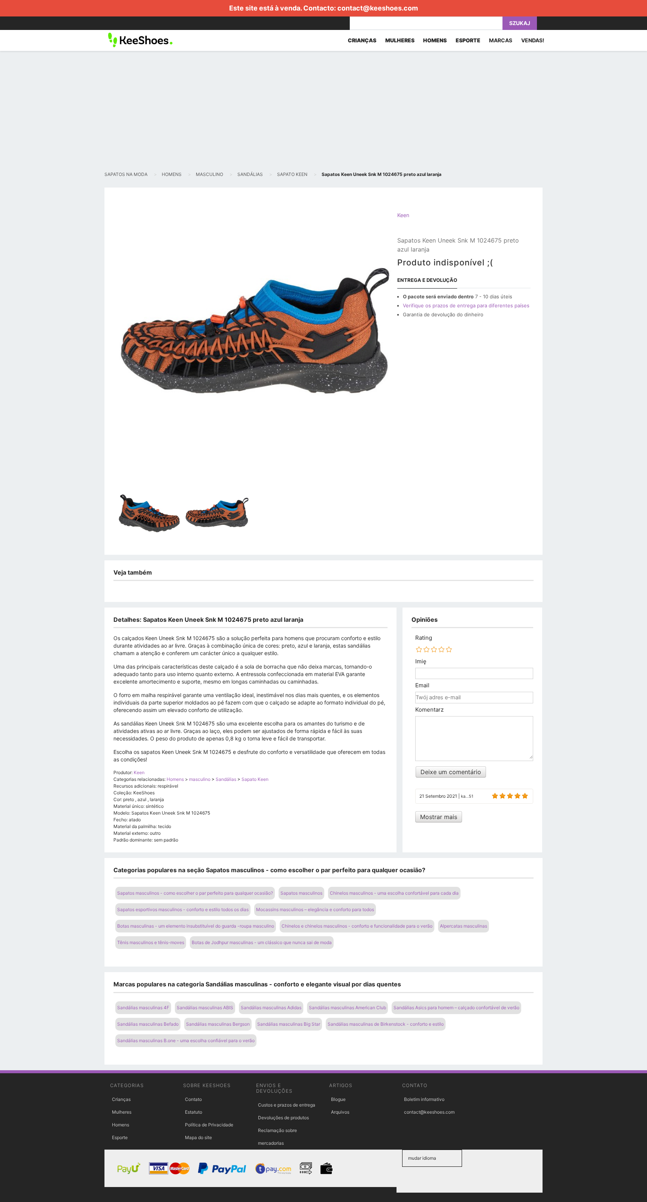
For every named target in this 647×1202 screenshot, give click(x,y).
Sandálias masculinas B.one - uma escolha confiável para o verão (186, 1040)
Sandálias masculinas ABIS (205, 1007)
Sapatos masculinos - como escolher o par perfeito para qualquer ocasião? (195, 893)
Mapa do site (198, 1137)
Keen (403, 215)
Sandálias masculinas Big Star (288, 1024)
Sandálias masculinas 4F (143, 1007)
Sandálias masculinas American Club (347, 1007)
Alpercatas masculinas (463, 926)
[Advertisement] (323, 110)
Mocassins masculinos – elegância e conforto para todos (315, 909)
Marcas (500, 40)
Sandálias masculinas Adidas (271, 1007)
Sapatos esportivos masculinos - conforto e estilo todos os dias (183, 909)
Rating (423, 638)
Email (422, 685)
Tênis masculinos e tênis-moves (150, 942)
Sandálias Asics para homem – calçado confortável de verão (456, 1007)
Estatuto (193, 1112)
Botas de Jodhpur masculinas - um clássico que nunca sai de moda (262, 942)
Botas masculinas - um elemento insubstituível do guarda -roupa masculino (195, 926)
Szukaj (519, 23)
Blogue (338, 1099)
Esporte (120, 1137)
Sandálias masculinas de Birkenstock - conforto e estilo (386, 1024)
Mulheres (121, 1112)
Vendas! (532, 40)
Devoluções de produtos (283, 1117)
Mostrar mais (438, 817)
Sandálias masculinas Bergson (218, 1024)
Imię (420, 661)
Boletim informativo (424, 1099)
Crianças (121, 1099)
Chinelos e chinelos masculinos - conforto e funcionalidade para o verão (357, 926)
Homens (120, 1125)
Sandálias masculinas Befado (148, 1024)
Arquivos (340, 1112)
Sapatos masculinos (301, 893)
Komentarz (429, 709)
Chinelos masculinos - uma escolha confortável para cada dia (394, 893)
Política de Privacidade (209, 1125)
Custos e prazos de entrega (286, 1105)
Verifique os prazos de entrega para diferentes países (466, 305)
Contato (193, 1099)
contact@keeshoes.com (377, 8)
